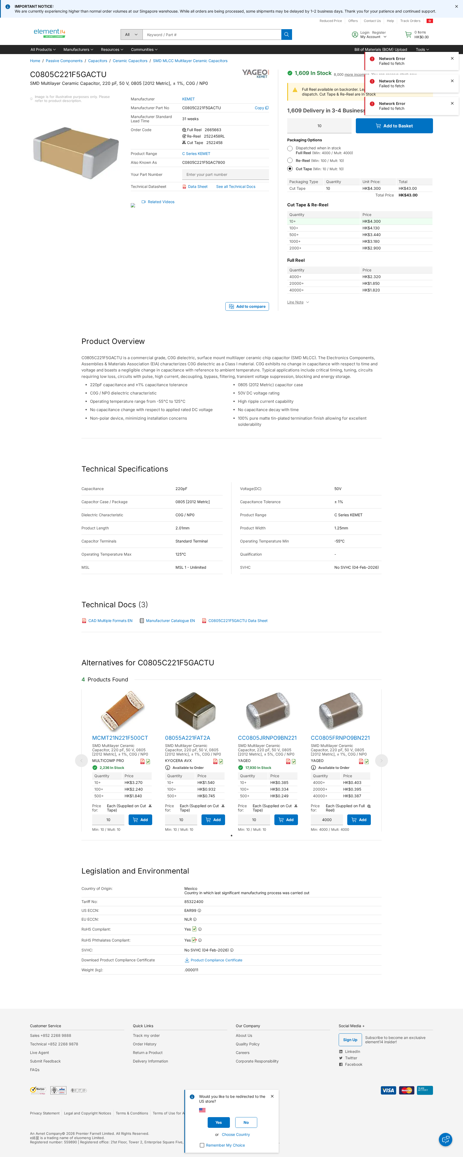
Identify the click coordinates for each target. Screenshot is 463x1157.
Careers (242, 1052)
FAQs (34, 1069)
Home (35, 60)
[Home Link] (50, 34)
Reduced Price (331, 21)
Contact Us (372, 21)
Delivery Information (150, 1061)
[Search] (286, 34)
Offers (353, 21)
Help (390, 21)
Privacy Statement (44, 1113)
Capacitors (97, 60)
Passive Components (64, 60)
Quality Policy (248, 1044)
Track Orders (410, 21)
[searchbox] (212, 34)
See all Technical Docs (235, 186)
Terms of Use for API (170, 1113)
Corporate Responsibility (257, 1061)
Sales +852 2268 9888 (50, 1035)
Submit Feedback (45, 1061)
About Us (244, 1035)
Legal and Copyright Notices (87, 1113)
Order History (144, 1044)
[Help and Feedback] (445, 1139)
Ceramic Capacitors (130, 60)
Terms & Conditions (132, 1113)
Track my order (146, 1035)
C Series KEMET (196, 153)
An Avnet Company (46, 1133)
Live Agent (39, 1052)
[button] (42, 49)
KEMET (188, 99)
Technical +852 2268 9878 (54, 1044)
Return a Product (148, 1052)
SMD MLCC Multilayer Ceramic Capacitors (190, 60)
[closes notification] (456, 6)
